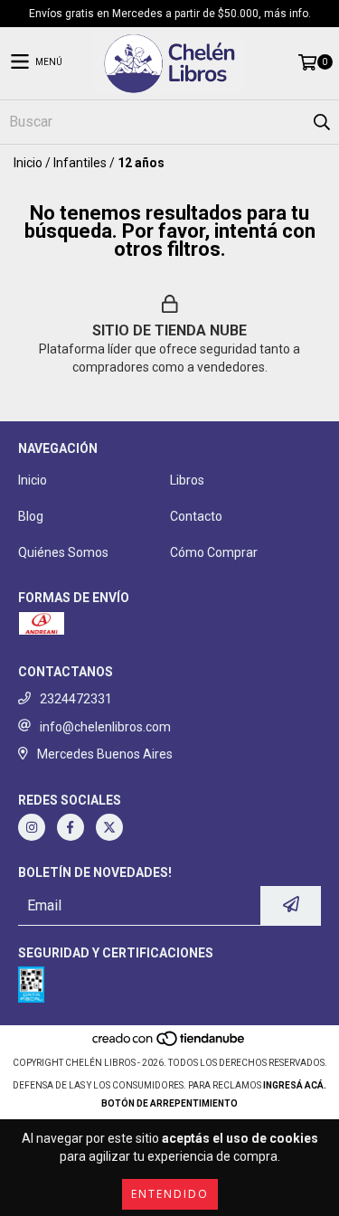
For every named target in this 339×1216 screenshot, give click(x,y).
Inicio (28, 163)
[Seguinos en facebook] (70, 827)
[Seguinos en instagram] (31, 827)
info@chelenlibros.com (105, 727)
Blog (30, 516)
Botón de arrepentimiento (169, 1103)
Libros (187, 480)
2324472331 (76, 699)
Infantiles (80, 163)
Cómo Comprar (214, 552)
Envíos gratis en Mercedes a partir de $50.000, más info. (170, 13)
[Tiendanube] (169, 1045)
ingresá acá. (294, 1085)
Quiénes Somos (63, 552)
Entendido (170, 1194)
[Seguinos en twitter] (109, 827)
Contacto (196, 516)
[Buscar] (321, 122)
